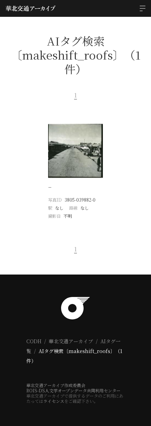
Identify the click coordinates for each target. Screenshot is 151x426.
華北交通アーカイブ (71, 341)
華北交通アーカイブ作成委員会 (55, 385)
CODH (33, 341)
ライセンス (53, 401)
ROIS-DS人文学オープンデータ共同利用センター (73, 390)
